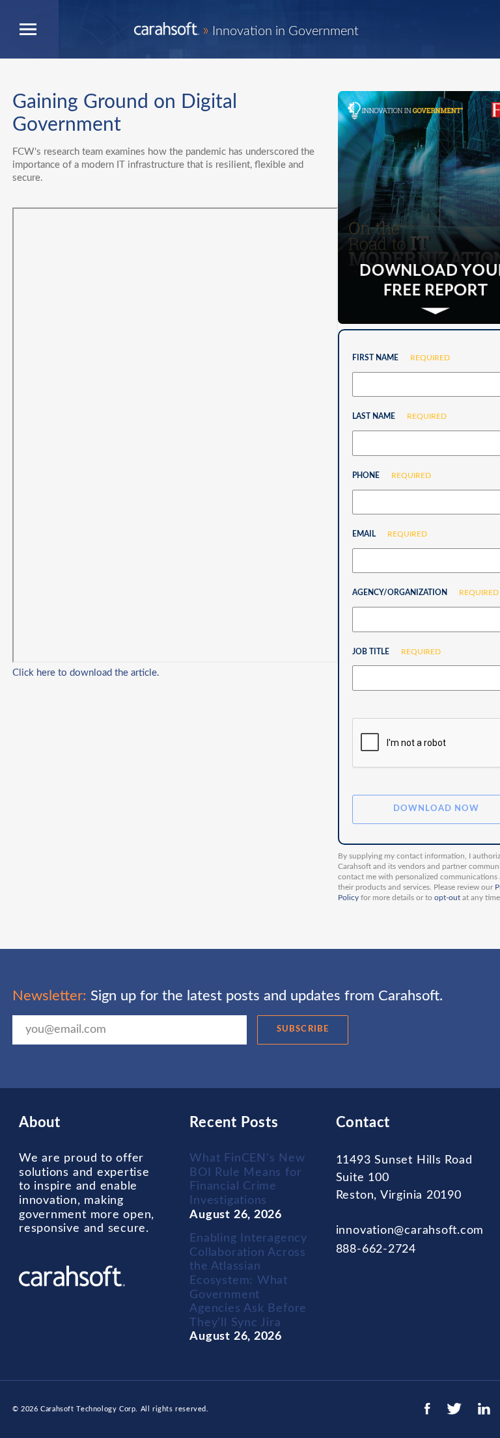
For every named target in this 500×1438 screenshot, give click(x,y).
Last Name (394, 416)
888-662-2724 (376, 1249)
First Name (396, 358)
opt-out (447, 897)
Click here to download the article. (86, 673)
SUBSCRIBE (302, 1029)
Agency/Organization (420, 592)
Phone (386, 475)
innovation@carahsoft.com (410, 1230)
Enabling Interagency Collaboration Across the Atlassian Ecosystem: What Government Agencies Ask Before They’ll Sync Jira (248, 1280)
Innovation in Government (280, 31)
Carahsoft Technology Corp (87, 1409)
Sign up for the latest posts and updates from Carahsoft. (227, 996)
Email (384, 534)
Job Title (391, 652)
